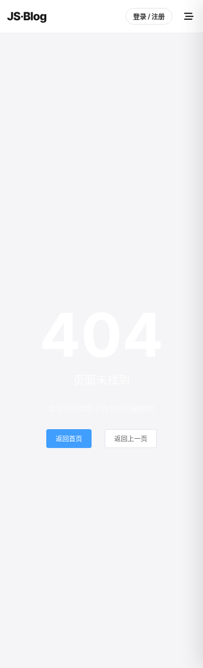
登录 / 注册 (149, 16)
